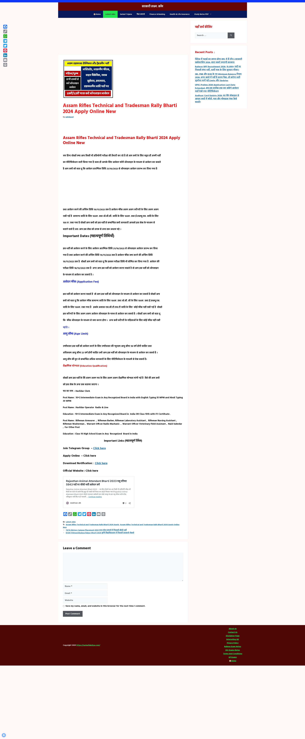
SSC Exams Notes (232, 650)
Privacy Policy (232, 643)
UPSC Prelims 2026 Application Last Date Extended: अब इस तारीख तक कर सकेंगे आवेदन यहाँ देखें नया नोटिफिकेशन (217, 88)
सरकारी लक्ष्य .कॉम (152, 6)
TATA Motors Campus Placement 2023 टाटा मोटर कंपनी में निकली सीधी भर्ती (96, 530)
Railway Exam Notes (232, 646)
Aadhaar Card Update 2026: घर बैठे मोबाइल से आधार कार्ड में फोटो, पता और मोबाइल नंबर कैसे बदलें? (217, 99)
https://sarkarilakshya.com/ (88, 645)
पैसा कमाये (141, 14)
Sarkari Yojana (126, 14)
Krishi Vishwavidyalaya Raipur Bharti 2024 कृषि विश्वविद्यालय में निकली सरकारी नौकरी (100, 533)
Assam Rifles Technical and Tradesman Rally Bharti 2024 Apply (92, 524)
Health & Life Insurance (180, 14)
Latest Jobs (110, 14)
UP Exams (233, 657)
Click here (99, 448)
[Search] (231, 35)
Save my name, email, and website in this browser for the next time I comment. (105, 606)
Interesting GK (232, 639)
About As (233, 628)
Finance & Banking (157, 14)
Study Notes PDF (201, 14)
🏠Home (97, 14)
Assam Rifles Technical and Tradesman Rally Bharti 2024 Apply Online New (121, 526)
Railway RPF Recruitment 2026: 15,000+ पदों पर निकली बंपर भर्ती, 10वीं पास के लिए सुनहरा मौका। (218, 68)
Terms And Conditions (232, 653)
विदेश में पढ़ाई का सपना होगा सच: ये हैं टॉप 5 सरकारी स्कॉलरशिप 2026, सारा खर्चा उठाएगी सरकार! (218, 61)
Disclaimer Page (232, 635)
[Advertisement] (123, 37)
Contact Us (232, 632)
